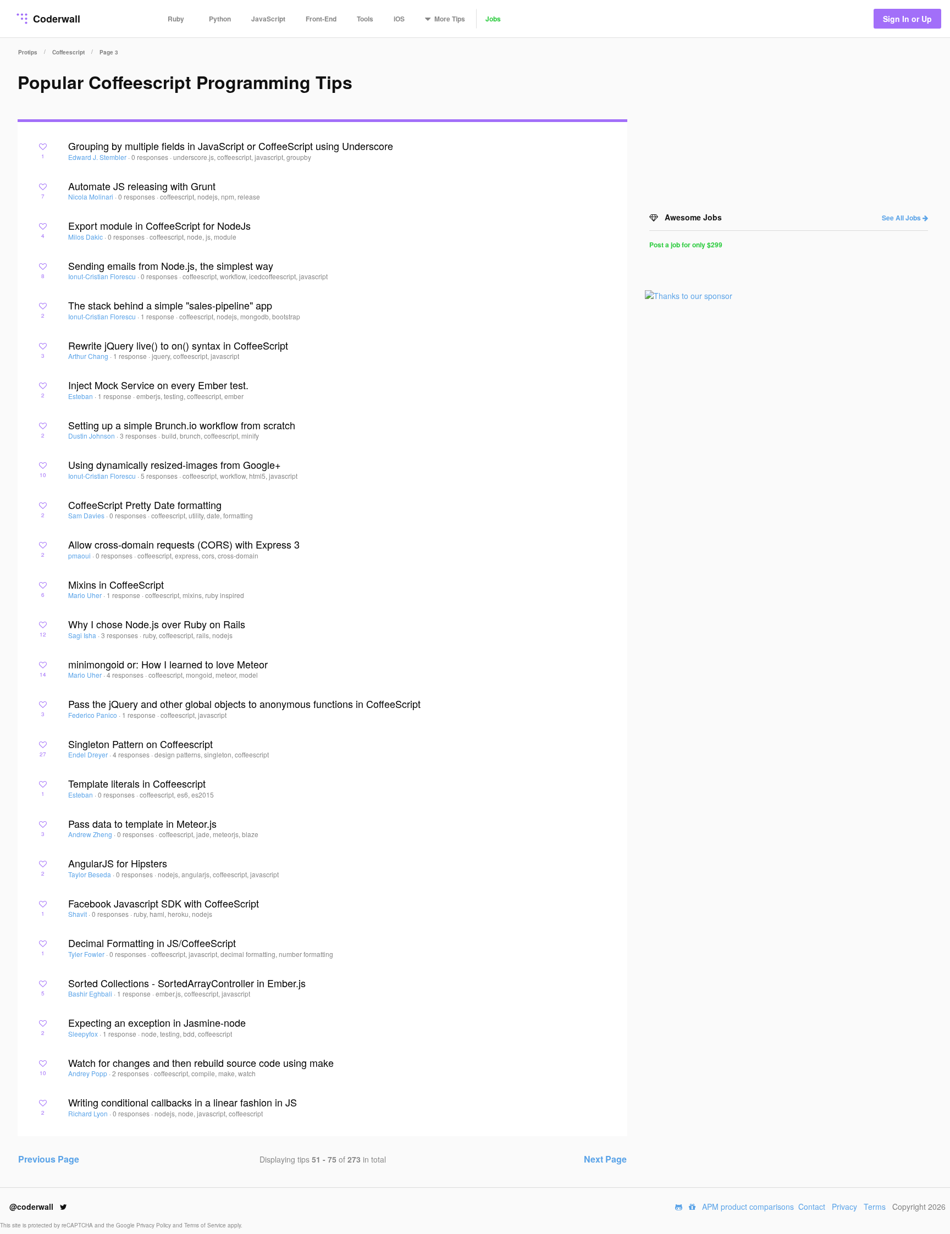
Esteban (81, 396)
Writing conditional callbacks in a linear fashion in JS (182, 1102)
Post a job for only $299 (685, 245)
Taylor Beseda (90, 874)
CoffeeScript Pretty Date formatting (145, 504)
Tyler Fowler (87, 954)
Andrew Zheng (91, 834)
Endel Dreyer (88, 754)
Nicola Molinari (91, 196)
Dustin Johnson (92, 435)
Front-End (321, 19)
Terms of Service (206, 1225)
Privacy (844, 1206)
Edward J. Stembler (98, 157)
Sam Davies (87, 515)
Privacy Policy (154, 1225)
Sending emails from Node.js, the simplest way (170, 265)
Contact (811, 1206)
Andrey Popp (88, 1073)
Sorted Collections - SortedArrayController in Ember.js (187, 983)
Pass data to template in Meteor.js (142, 823)
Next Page (605, 1159)
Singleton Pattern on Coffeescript (140, 744)
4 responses (126, 674)
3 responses (139, 435)
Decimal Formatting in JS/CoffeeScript (152, 943)
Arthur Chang (89, 356)
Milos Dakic (86, 236)
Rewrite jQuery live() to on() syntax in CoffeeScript (178, 345)
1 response (158, 316)
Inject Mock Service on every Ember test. (158, 385)
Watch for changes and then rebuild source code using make (201, 1062)
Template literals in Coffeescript (137, 783)
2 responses (131, 1073)
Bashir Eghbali (91, 993)
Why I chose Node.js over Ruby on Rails (156, 624)
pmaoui (80, 555)
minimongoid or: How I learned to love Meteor (168, 664)
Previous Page (48, 1159)
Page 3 (109, 52)
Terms (875, 1206)
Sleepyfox (84, 1033)
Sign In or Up (907, 18)
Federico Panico (93, 715)
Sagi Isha (83, 635)
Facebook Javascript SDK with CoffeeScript (163, 903)
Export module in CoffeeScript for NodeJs (159, 225)
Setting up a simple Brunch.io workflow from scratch (181, 425)
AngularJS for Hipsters (117, 863)
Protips (27, 52)
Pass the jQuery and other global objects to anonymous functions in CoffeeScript (244, 703)
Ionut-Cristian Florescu (102, 276)
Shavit (78, 913)
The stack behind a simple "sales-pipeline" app (170, 305)
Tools (365, 19)
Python (220, 19)
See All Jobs (902, 218)
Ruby (176, 19)
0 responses (150, 157)
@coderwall (32, 1206)
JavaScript (268, 19)
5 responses (160, 475)
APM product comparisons (748, 1206)
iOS (399, 19)
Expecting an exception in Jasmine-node (157, 1022)
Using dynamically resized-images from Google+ (174, 464)
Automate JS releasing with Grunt (142, 186)
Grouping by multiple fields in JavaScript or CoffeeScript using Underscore (230, 146)
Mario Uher (85, 595)
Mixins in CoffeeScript (116, 584)
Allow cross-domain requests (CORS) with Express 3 (184, 544)
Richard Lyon (88, 1113)
